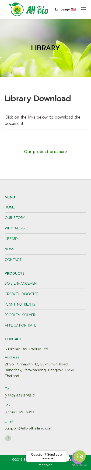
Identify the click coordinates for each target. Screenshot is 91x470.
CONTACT (13, 259)
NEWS (9, 249)
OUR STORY (15, 217)
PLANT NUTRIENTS (20, 304)
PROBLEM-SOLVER (20, 314)
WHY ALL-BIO (16, 228)
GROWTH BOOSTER (21, 293)
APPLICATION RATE (20, 325)
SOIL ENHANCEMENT (22, 283)
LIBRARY (11, 238)
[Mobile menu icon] (83, 9)
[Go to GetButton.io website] (79, 465)
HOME (10, 207)
